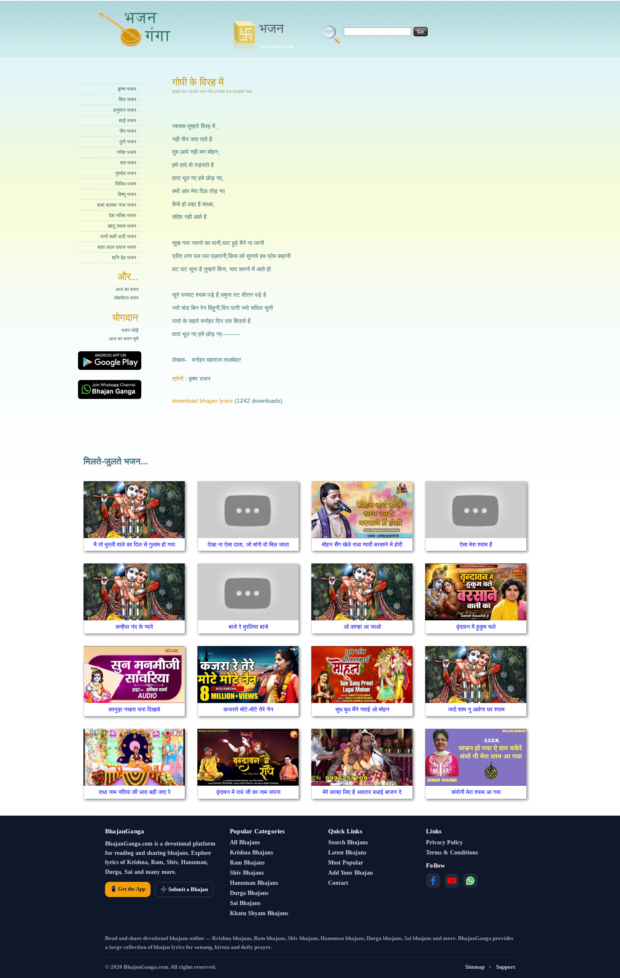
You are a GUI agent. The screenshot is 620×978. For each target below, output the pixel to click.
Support (505, 967)
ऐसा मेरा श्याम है (476, 544)
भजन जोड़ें (129, 330)
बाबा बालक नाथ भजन (116, 205)
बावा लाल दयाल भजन (116, 247)
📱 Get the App (128, 889)
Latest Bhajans (347, 852)
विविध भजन (125, 184)
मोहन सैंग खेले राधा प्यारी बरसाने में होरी (362, 544)
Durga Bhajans (249, 893)
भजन (276, 35)
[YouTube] (452, 880)
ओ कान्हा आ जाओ (362, 626)
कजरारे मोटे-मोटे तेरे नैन (248, 709)
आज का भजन (127, 289)
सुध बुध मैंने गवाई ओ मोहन (362, 709)
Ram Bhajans (247, 862)
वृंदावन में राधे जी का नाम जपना (248, 792)
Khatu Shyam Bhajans (259, 913)
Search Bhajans (348, 842)
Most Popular (345, 862)
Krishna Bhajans (251, 852)
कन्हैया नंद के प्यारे (134, 626)
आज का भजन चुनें (123, 338)
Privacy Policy (444, 842)
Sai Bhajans (245, 903)
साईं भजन (127, 121)
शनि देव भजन (124, 258)
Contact (338, 883)
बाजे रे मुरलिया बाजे (248, 626)
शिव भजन (127, 99)
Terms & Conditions (452, 852)
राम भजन (128, 163)
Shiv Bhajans (247, 873)
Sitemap (475, 967)
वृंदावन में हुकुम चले (476, 626)
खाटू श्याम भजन (122, 226)
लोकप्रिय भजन (126, 297)
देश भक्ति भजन (122, 215)
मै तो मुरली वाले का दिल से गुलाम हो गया (134, 544)
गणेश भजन (126, 152)
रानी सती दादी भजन (118, 237)
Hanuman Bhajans (254, 883)
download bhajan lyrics (202, 400)
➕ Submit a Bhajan (184, 889)
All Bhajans (245, 842)
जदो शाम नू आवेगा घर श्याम (476, 709)
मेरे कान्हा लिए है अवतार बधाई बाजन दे (362, 792)
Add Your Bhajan (350, 873)
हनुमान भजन (124, 110)
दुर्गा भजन (127, 142)
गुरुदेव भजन (125, 173)
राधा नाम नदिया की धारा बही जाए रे (134, 792)
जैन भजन (127, 131)
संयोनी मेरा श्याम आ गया (476, 792)
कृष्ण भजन (127, 89)
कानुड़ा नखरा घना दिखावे (134, 709)
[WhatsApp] (470, 880)
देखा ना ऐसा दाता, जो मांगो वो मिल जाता (248, 544)
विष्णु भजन (127, 194)
